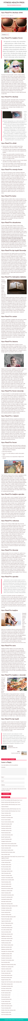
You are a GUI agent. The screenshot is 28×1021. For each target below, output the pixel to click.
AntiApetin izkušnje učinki (6, 908)
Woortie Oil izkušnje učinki (6, 919)
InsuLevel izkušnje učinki (6, 884)
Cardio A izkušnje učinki (6, 892)
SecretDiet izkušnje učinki (6, 830)
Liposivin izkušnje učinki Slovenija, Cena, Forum (10, 804)
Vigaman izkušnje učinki (6, 921)
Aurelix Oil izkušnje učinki (6, 839)
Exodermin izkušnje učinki (6, 958)
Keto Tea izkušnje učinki (6, 869)
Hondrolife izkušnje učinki (6, 955)
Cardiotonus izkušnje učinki (6, 890)
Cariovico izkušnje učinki (6, 932)
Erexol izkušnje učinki (5, 962)
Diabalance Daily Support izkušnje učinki (9, 905)
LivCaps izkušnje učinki (5, 862)
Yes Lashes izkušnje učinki (6, 929)
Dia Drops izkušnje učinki (6, 988)
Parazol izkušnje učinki (5, 995)
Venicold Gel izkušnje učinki (6, 927)
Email (2, 781)
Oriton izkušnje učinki (5, 854)
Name (2, 777)
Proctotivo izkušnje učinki (6, 910)
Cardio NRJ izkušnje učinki (6, 860)
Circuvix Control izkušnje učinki (7, 821)
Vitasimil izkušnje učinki (6, 882)
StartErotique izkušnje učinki (7, 934)
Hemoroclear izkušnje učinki (7, 938)
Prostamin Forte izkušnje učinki (7, 960)
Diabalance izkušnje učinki (6, 949)
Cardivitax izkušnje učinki (6, 828)
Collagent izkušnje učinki (6, 841)
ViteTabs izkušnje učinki (6, 942)
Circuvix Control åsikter (6, 819)
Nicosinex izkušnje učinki (6, 826)
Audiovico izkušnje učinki (6, 968)
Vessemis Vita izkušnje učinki (7, 877)
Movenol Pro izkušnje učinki (7, 897)
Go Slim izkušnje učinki (6, 992)
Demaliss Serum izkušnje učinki (7, 879)
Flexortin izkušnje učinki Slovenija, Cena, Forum (10, 811)
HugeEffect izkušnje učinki (6, 953)
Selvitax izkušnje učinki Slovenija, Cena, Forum (10, 802)
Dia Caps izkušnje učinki (6, 866)
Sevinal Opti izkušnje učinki (6, 975)
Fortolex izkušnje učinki (6, 973)
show (7, 34)
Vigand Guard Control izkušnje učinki (8, 843)
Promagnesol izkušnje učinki (7, 986)
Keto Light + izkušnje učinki (6, 971)
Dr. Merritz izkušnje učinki (6, 925)
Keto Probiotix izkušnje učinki (7, 945)
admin (12, 15)
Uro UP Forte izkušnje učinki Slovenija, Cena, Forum (11, 800)
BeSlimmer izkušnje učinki (6, 947)
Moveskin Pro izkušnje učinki (7, 817)
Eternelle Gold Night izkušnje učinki (8, 916)
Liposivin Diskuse (4, 806)
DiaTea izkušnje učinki (5, 997)
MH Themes (21, 1019)
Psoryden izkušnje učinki (6, 864)
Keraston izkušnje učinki (6, 815)
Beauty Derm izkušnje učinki (7, 903)
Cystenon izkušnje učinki (6, 914)
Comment (3, 767)
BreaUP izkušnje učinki (5, 837)
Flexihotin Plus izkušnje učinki (7, 966)
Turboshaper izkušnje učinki (6, 871)
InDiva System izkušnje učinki (7, 850)
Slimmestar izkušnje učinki (6, 977)
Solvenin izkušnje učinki (6, 848)
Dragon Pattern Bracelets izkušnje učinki (9, 845)
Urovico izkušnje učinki (5, 912)
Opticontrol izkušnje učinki (6, 824)
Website (3, 785)
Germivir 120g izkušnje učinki (7, 923)
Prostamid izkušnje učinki (6, 999)
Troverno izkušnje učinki (6, 1008)
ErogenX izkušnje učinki (6, 979)
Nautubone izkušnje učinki (6, 990)
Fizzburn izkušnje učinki (6, 813)
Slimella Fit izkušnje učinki (6, 940)
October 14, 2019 (5, 15)
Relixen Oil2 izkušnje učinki (6, 1005)
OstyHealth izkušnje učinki (6, 899)
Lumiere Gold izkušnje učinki (7, 835)
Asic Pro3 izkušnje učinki (6, 1014)
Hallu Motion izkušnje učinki (7, 984)
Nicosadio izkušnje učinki (6, 901)
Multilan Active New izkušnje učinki (8, 1010)
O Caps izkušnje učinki (5, 1001)
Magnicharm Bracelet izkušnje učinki (8, 964)
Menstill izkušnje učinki (6, 832)
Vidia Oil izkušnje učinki (6, 873)
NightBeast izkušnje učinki (6, 936)
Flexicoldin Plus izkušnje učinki (7, 951)
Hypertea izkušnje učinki (6, 1003)
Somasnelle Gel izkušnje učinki (7, 895)
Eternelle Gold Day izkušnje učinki (8, 852)
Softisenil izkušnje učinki (6, 886)
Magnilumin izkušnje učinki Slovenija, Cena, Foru (11, 808)
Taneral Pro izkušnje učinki (6, 875)
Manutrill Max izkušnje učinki (7, 888)
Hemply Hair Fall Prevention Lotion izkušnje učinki (11, 982)
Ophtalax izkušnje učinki (6, 1012)
